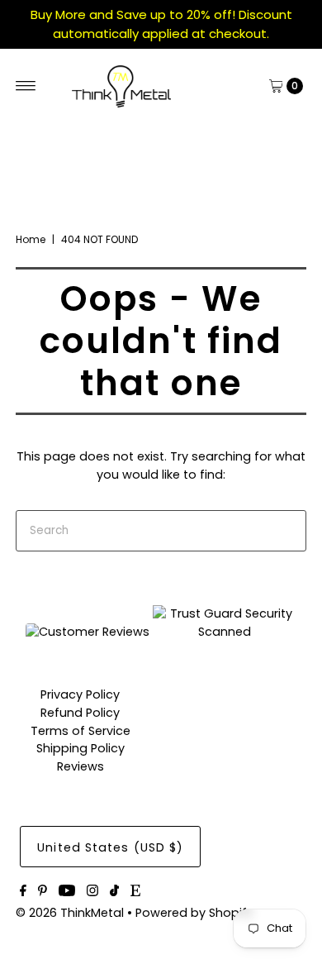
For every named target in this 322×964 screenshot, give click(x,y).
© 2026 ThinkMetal (70, 912)
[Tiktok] (114, 892)
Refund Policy (80, 712)
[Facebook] (23, 892)
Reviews (80, 766)
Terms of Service (80, 731)
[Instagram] (92, 892)
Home (30, 239)
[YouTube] (67, 892)
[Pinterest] (42, 892)
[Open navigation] (26, 86)
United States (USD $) (110, 847)
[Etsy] (135, 892)
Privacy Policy (80, 694)
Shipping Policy (80, 748)
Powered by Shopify (194, 912)
